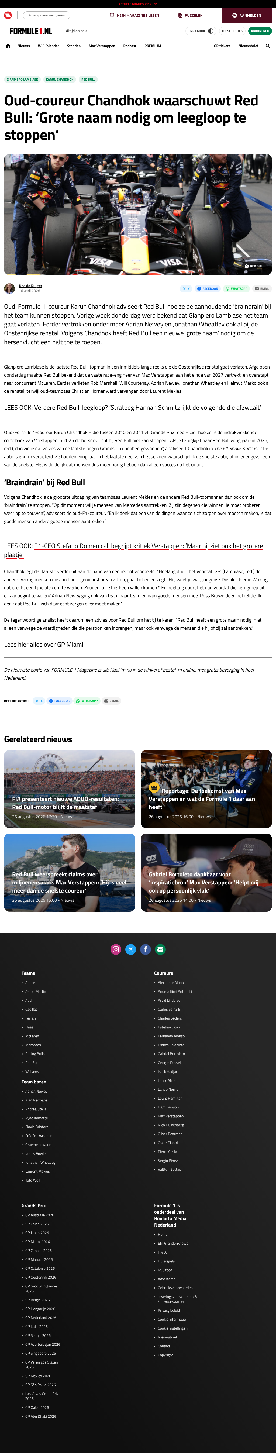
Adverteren (166, 1279)
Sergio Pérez (168, 1160)
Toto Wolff (33, 1180)
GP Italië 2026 (36, 1326)
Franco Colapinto (171, 1045)
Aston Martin (35, 991)
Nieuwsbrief (248, 46)
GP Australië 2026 (39, 1215)
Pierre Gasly (167, 1151)
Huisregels (166, 1261)
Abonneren (260, 30)
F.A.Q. (162, 1252)
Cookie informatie (172, 1319)
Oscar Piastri (168, 1143)
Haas (29, 1027)
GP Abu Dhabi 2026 (40, 1416)
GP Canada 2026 (38, 1250)
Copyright (165, 1355)
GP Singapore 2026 (40, 1353)
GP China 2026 (37, 1224)
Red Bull (88, 79)
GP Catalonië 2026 (40, 1268)
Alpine (30, 982)
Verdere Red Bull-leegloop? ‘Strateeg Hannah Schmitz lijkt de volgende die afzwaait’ (147, 407)
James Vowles (36, 1153)
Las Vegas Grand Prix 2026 (41, 1396)
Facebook (210, 288)
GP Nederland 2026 (40, 1318)
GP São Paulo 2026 (40, 1385)
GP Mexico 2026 (38, 1376)
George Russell (170, 1063)
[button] (247, 15)
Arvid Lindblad (169, 1000)
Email (264, 288)
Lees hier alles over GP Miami (43, 644)
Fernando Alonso (171, 1036)
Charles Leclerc (170, 1018)
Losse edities (232, 30)
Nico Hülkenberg (171, 1125)
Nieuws (24, 46)
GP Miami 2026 (37, 1241)
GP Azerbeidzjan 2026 (42, 1344)
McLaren (32, 1036)
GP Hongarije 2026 (40, 1309)
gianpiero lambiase (22, 79)
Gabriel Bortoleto (171, 1054)
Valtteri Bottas (169, 1169)
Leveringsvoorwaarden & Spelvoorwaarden (177, 1299)
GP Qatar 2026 (37, 1407)
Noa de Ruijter (30, 286)
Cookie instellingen (173, 1328)
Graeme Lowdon (38, 1144)
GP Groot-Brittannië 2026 (41, 1289)
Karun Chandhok (60, 79)
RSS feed (165, 1270)
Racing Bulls (35, 1054)
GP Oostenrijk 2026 (40, 1277)
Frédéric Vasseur (38, 1136)
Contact (164, 1346)
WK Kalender (48, 46)
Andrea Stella (35, 1109)
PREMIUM (152, 46)
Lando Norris (168, 1089)
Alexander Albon (171, 982)
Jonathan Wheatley (40, 1162)
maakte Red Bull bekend (51, 374)
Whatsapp (239, 288)
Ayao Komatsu (36, 1118)
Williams (32, 1071)
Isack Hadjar (167, 1071)
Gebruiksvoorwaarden (175, 1288)
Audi (28, 1000)
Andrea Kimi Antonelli (175, 991)
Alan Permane (36, 1100)
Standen (74, 46)
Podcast (129, 46)
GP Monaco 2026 (39, 1259)
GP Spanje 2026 (38, 1335)
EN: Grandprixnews (173, 1243)
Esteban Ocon (169, 1027)
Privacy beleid (169, 1310)
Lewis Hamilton (170, 1098)
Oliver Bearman (170, 1134)
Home (163, 1234)
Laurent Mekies (37, 1171)
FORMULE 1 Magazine (74, 669)
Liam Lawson (168, 1107)
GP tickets (222, 46)
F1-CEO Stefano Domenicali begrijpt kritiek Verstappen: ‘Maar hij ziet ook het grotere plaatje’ (133, 550)
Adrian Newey (36, 1091)
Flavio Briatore (36, 1127)
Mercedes (33, 1045)
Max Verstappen (102, 46)
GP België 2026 (37, 1300)
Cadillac (31, 1009)
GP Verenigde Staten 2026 (41, 1365)
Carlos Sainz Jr (169, 1009)
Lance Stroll (167, 1080)
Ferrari (30, 1018)
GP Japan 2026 (37, 1233)
